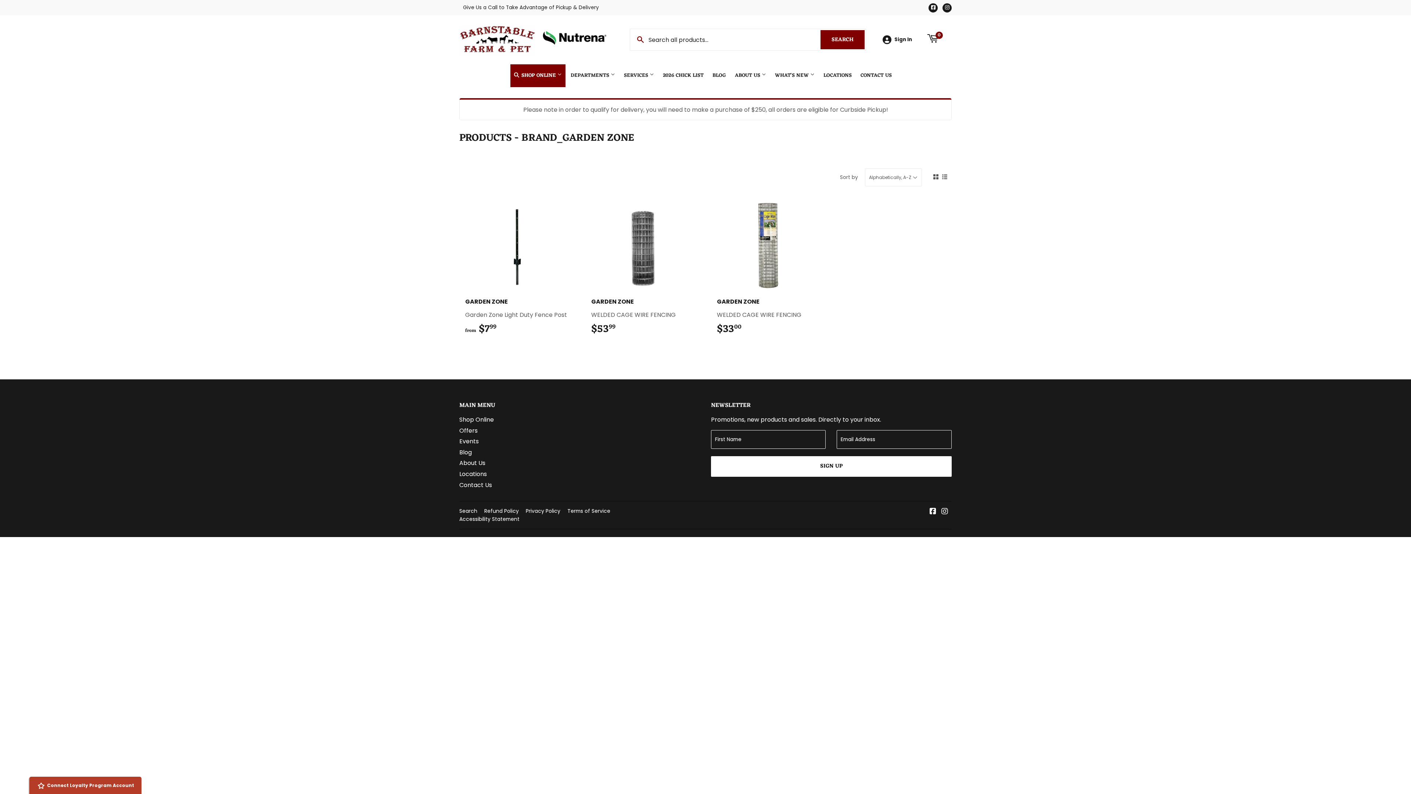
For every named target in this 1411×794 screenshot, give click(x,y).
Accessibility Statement (489, 519)
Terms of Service (588, 511)
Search (848, 40)
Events (469, 441)
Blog (719, 75)
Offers (468, 430)
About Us (748, 75)
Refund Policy (501, 511)
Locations (837, 75)
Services (637, 75)
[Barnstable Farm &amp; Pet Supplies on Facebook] (933, 512)
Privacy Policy (543, 511)
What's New (792, 75)
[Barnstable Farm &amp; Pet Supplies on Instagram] (944, 512)
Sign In (903, 39)
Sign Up (831, 466)
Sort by (849, 177)
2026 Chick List (683, 75)
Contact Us (876, 75)
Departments (591, 75)
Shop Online (538, 75)
